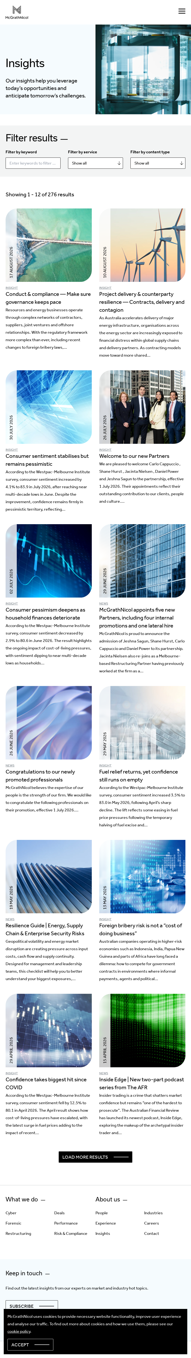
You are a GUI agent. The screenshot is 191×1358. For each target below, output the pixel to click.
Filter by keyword (21, 151)
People (102, 1212)
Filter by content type (150, 151)
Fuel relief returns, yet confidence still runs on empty (138, 775)
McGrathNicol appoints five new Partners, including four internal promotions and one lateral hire (137, 617)
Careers (151, 1223)
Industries (153, 1212)
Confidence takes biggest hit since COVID (46, 1083)
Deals (59, 1212)
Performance (66, 1223)
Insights (103, 1233)
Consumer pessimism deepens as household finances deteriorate (45, 613)
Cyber (11, 1212)
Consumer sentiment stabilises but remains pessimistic (47, 460)
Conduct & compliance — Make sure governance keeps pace (48, 298)
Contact (151, 1233)
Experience (106, 1223)
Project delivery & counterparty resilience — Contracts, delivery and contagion (141, 302)
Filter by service (82, 151)
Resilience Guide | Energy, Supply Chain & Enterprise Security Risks (45, 929)
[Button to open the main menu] (181, 12)
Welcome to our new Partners (134, 456)
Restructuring (18, 1233)
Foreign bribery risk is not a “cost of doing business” (140, 929)
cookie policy (18, 1331)
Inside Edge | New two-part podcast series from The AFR (141, 1083)
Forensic (13, 1223)
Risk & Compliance (70, 1233)
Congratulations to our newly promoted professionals (40, 775)
